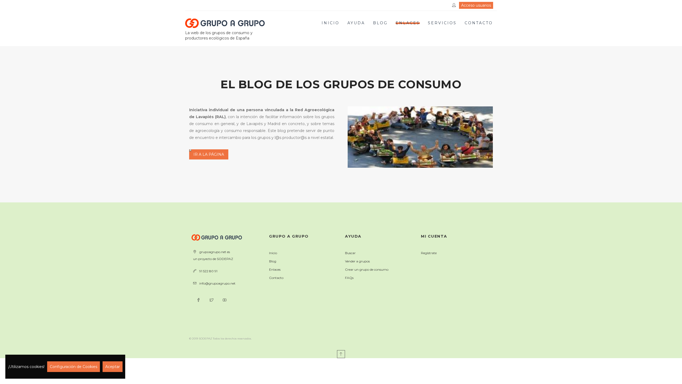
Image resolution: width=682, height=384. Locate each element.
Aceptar (112, 366)
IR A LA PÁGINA (208, 154)
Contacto (479, 23)
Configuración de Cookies (73, 366)
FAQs (349, 278)
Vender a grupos (357, 261)
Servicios (442, 23)
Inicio (330, 23)
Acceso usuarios (476, 5)
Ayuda (356, 23)
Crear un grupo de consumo (366, 269)
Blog (380, 23)
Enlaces (408, 23)
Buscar (350, 253)
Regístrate (429, 253)
